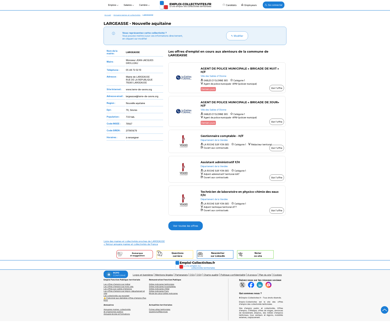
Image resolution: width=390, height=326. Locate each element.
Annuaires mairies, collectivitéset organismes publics (117, 310)
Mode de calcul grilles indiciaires (163, 293)
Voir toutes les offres (185, 225)
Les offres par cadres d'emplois (118, 289)
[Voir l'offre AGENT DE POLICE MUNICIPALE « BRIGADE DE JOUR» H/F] (226, 111)
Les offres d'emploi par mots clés (118, 286)
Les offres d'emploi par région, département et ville (124, 292)
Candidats (231, 5)
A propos (252, 274)
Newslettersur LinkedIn (218, 254)
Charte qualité (211, 274)
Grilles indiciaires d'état (159, 289)
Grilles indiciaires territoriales (161, 284)
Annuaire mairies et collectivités (126, 15)
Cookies (277, 274)
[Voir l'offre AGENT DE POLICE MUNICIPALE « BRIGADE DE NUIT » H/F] (226, 78)
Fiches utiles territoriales (159, 309)
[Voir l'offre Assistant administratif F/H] (226, 169)
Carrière (143, 5)
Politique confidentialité (232, 274)
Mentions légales (164, 274)
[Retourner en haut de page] (384, 310)
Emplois (112, 5)
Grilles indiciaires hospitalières (162, 286)
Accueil (108, 15)
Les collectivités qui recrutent (116, 296)
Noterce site (258, 254)
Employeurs (250, 5)
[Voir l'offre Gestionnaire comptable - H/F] (226, 141)
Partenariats (181, 274)
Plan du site (265, 274)
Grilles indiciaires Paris (159, 291)
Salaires (128, 5)
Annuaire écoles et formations (117, 314)
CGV (199, 274)
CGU (192, 274)
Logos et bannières (143, 274)
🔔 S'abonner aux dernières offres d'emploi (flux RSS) (125, 299)
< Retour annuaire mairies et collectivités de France (131, 244)
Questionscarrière (178, 254)
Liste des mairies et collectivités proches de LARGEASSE (134, 241)
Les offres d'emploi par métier (117, 284)
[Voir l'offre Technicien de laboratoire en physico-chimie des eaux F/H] (226, 200)
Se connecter (275, 5)
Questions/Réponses (158, 312)
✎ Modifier (237, 35)
